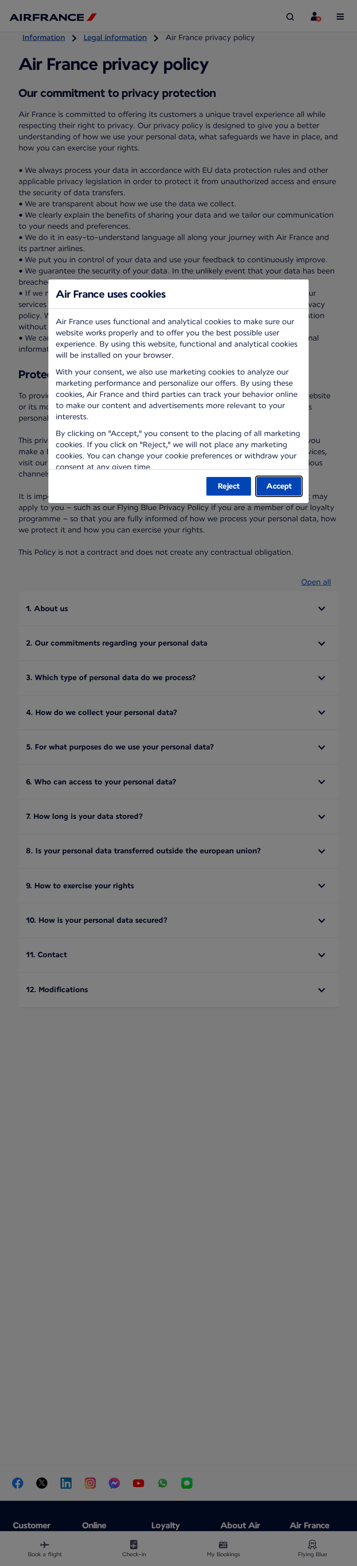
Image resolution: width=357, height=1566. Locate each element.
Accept (279, 486)
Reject (229, 486)
